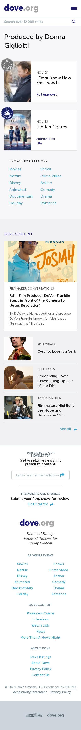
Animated (17, 190)
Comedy (47, 190)
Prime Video (51, 176)
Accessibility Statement (30, 692)
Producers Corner (40, 613)
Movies (15, 169)
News (40, 631)
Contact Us (40, 675)
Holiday (16, 203)
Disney (15, 183)
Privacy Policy (40, 669)
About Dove (40, 663)
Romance (48, 203)
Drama (46, 196)
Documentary (21, 196)
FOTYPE (71, 687)
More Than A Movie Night (40, 637)
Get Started (38, 504)
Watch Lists (40, 625)
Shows (46, 169)
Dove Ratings (40, 657)
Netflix (15, 176)
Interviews (40, 619)
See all (66, 429)
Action (46, 183)
